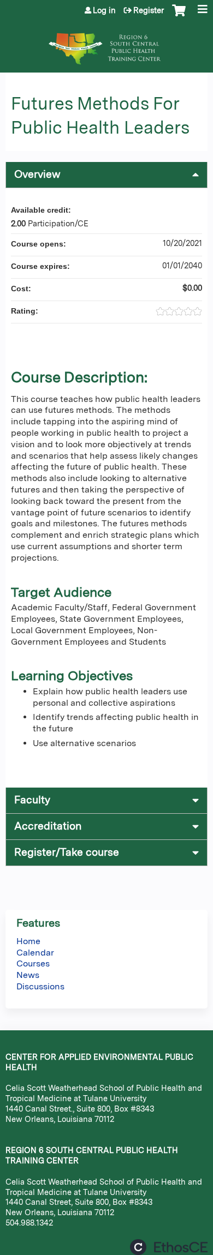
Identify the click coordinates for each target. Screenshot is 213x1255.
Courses (33, 963)
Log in (104, 10)
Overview (37, 174)
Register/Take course (66, 852)
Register (148, 10)
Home (28, 941)
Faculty (32, 800)
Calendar (35, 952)
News (27, 975)
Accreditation (47, 826)
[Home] (106, 43)
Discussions (40, 986)
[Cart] (179, 15)
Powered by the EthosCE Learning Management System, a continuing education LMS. (169, 1247)
